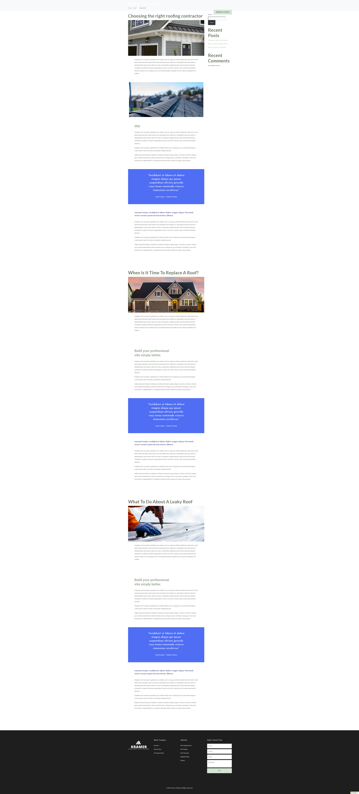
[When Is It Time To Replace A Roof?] (166, 294)
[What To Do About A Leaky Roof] (166, 523)
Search (212, 22)
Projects (187, 12)
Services (175, 12)
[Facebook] (128, 3)
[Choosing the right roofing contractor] (166, 38)
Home (158, 12)
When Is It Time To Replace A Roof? (163, 272)
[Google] (130, 3)
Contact (205, 12)
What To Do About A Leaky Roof (160, 501)
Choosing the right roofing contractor (218, 40)
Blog (197, 12)
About (166, 12)
